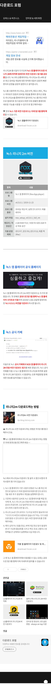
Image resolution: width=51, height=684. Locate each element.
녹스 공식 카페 (14, 332)
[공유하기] (11, 570)
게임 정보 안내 (13, 55)
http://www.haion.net (15, 33)
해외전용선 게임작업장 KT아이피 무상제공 (17, 36)
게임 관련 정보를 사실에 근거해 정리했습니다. (25, 60)
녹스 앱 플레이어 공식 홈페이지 (23, 267)
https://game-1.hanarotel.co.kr (19, 52)
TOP (46, 682)
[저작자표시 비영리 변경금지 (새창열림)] (31, 570)
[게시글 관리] (14, 570)
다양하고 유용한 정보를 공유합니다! (16, 644)
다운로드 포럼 (10, 5)
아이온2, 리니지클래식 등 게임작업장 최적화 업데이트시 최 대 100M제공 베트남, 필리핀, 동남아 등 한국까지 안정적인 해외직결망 (17, 42)
